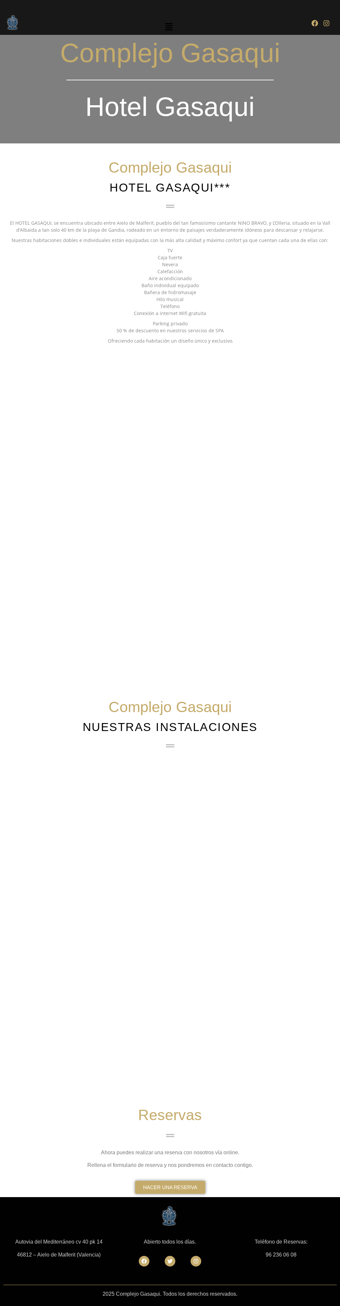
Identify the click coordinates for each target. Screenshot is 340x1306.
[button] (169, 27)
